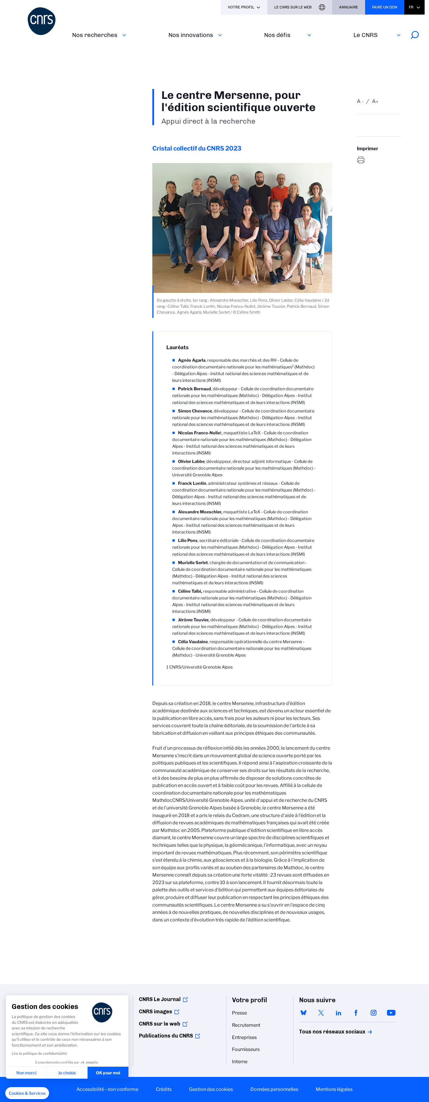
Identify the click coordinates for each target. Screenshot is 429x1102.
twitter (321, 1012)
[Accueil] (46, 21)
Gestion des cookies (211, 1089)
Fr (411, 7)
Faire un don (384, 7)
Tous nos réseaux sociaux (322, 1031)
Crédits (164, 1089)
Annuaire (348, 7)
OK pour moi (108, 1072)
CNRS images (155, 1011)
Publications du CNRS (166, 1036)
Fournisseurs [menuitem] (246, 1049)
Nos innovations (190, 35)
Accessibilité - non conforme (107, 1089)
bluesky (303, 1012)
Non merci (26, 1072)
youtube (391, 1012)
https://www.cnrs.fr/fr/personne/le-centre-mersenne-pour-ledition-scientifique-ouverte (379, 160)
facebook (356, 1012)
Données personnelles (274, 1089)
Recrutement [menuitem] (246, 1025)
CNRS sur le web (159, 1024)
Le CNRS (365, 35)
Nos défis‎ (277, 35)
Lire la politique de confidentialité (39, 1053)
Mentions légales (334, 1089)
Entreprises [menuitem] (244, 1037)
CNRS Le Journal (160, 999)
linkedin (338, 1012)
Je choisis (67, 1072)
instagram (373, 1012)
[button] (27, 1093)
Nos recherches (94, 35)
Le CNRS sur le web (293, 7)
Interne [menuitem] (239, 1061)
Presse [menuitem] (239, 1013)
